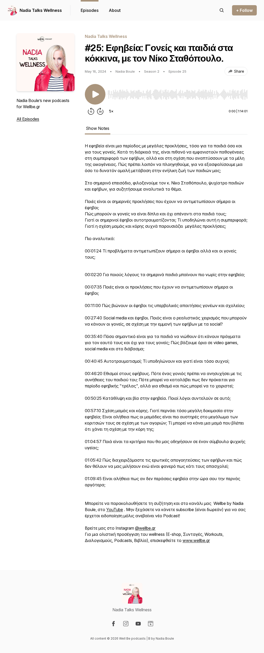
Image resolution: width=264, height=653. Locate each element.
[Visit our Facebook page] (113, 623)
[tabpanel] (166, 346)
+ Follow (244, 10)
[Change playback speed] (111, 111)
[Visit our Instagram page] (125, 623)
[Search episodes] (222, 10)
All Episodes (27, 119)
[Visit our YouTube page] (138, 623)
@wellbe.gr (145, 528)
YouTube (114, 509)
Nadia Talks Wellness (41, 10)
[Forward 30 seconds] (100, 111)
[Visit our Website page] (150, 623)
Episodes (89, 10)
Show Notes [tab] (97, 128)
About (115, 10)
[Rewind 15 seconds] (91, 111)
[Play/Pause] (95, 94)
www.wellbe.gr (196, 540)
